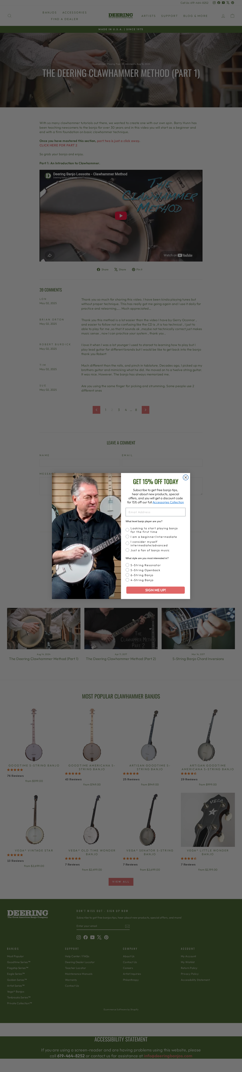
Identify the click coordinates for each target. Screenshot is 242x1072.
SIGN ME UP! (155, 590)
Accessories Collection (168, 502)
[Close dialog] (185, 477)
